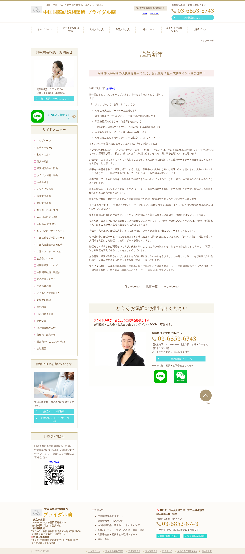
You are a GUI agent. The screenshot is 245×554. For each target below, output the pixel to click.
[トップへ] (205, 395)
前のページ (132, 286)
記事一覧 (152, 286)
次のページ (171, 286)
